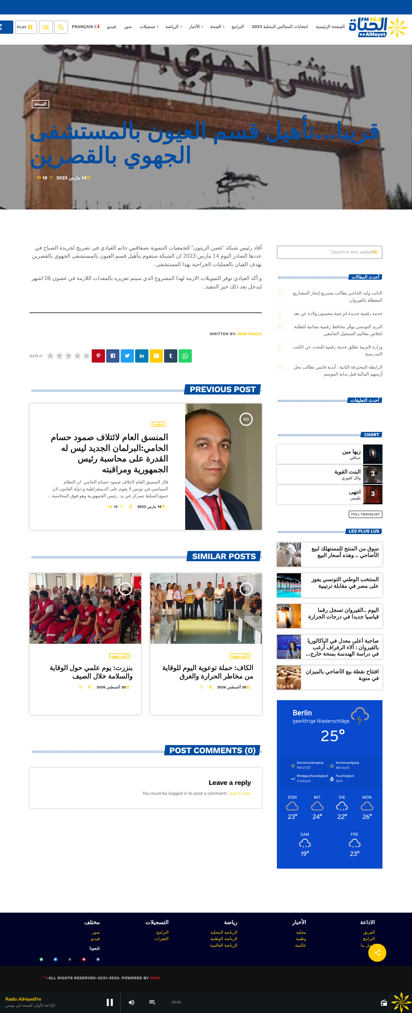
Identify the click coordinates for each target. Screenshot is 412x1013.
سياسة (158, 424)
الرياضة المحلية (224, 932)
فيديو (95, 938)
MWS (155, 978)
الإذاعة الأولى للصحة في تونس (367, 7)
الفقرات (161, 938)
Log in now (240, 794)
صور (96, 932)
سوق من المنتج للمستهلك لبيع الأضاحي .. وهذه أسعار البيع (345, 552)
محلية (301, 932)
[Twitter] (55, 959)
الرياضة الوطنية (223, 938)
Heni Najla (249, 334)
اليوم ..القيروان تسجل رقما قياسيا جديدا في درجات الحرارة (343, 613)
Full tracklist (365, 514)
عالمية (300, 945)
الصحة (40, 104)
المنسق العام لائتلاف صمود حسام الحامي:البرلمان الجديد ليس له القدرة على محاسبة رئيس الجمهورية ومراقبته (109, 453)
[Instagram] (69, 959)
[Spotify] (41, 959)
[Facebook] (98, 959)
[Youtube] (84, 959)
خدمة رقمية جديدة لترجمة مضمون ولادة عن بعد (337, 314)
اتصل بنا (368, 945)
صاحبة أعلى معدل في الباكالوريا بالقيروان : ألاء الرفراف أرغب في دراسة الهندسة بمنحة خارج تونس (343, 651)
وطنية (301, 938)
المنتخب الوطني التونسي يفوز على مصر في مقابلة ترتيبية (345, 582)
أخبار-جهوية (119, 656)
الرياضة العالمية (223, 945)
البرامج (369, 938)
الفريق (369, 932)
